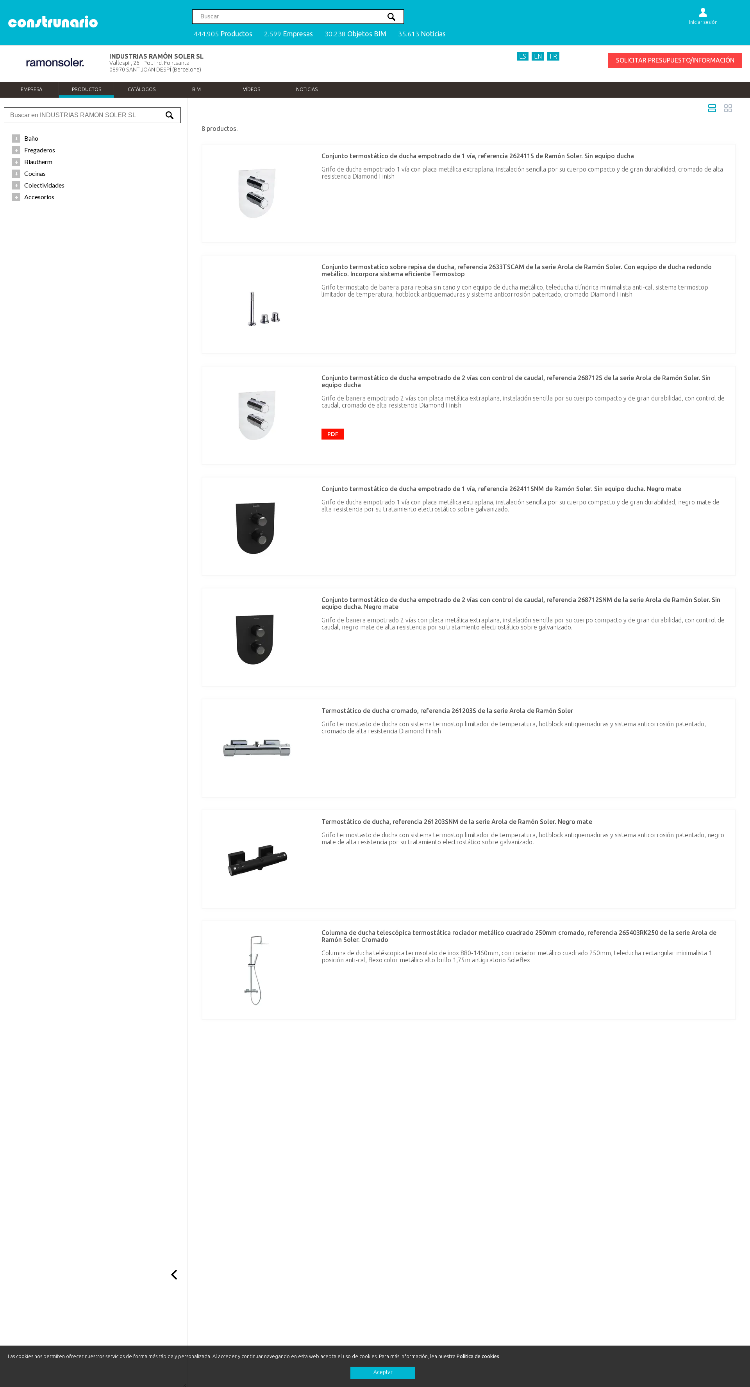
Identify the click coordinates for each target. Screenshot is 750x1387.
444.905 (223, 34)
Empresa (31, 89)
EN (538, 56)
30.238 (355, 34)
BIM (196, 89)
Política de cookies (478, 1356)
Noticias (307, 89)
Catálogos (141, 89)
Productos (86, 89)
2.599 (288, 34)
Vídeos (251, 89)
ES (522, 56)
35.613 (422, 34)
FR (553, 56)
